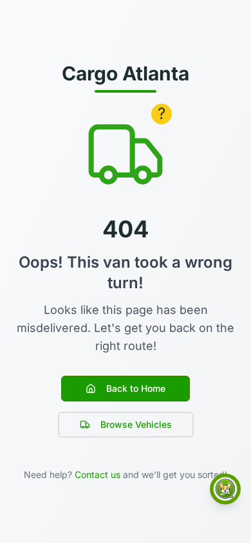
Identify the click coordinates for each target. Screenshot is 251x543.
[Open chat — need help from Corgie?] (225, 489)
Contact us (97, 474)
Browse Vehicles (136, 424)
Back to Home (135, 388)
